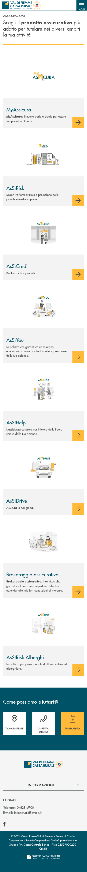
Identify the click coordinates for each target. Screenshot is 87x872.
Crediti (43, 848)
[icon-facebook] (4, 824)
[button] (81, 5)
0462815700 (25, 807)
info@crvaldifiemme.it (27, 812)
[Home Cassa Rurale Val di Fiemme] (21, 5)
